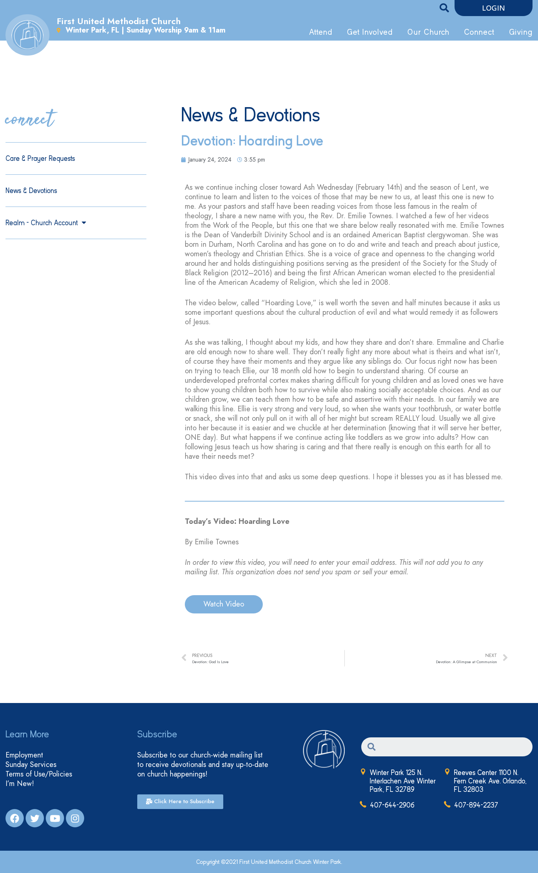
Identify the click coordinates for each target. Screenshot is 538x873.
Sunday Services (30, 765)
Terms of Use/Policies (38, 774)
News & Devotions (31, 190)
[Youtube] (55, 818)
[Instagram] (75, 818)
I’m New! (19, 784)
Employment (24, 755)
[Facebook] (14, 818)
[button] (494, 8)
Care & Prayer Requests (40, 158)
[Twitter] (35, 818)
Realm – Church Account (41, 223)
